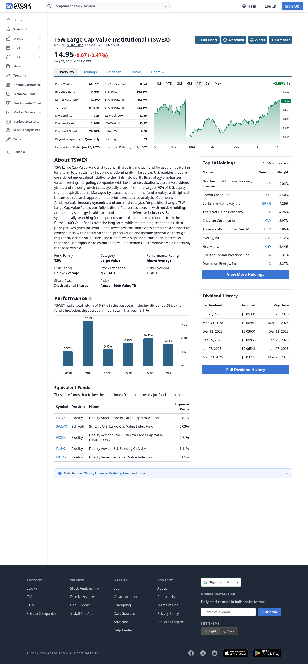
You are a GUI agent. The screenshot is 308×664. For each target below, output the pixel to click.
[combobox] (108, 6)
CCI (268, 195)
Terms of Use (167, 605)
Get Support (80, 605)
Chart (156, 72)
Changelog (122, 605)
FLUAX (61, 448)
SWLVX (61, 426)
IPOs (30, 596)
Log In (270, 6)
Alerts (260, 40)
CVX (268, 220)
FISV (268, 246)
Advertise (121, 622)
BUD (267, 229)
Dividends (114, 72)
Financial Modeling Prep (112, 473)
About (162, 588)
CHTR (267, 255)
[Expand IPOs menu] (40, 48)
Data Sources (124, 613)
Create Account (126, 596)
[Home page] (18, 6)
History (136, 72)
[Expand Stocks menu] (40, 38)
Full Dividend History (245, 369)
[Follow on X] (202, 653)
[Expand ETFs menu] (40, 57)
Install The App (82, 613)
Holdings (90, 72)
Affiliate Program (170, 622)
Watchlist (236, 40)
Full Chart (209, 40)
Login (118, 588)
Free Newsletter (82, 596)
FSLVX (60, 417)
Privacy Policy (168, 613)
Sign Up (292, 6)
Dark (230, 631)
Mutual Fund (75, 45)
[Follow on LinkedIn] (214, 653)
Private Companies (41, 613)
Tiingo (88, 473)
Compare (282, 40)
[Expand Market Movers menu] (40, 112)
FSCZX (61, 437)
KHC (268, 212)
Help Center (123, 630)
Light (212, 631)
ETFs (30, 605)
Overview (66, 72)
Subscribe (270, 612)
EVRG (267, 238)
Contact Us (166, 596)
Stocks (32, 588)
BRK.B (266, 203)
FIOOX (61, 457)
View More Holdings (245, 274)
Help (251, 6)
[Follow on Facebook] (191, 653)
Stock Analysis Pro (84, 588)
